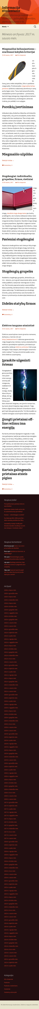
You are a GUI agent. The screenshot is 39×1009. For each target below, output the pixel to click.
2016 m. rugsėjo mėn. (10, 851)
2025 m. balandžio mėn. (11, 600)
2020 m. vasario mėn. (10, 727)
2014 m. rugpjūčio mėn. (11, 933)
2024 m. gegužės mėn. (11, 610)
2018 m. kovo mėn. (9, 793)
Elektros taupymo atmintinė (18, 325)
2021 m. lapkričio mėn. (11, 668)
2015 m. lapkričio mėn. (11, 884)
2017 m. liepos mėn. (10, 819)
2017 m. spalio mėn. (10, 809)
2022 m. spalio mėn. (10, 636)
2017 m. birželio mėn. (10, 822)
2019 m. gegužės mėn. (11, 753)
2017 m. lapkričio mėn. (11, 806)
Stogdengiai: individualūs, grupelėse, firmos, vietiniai (17, 178)
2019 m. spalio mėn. (10, 740)
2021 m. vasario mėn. (10, 688)
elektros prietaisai (21, 347)
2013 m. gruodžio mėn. (11, 959)
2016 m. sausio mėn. (10, 877)
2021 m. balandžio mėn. (11, 685)
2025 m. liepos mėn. (10, 597)
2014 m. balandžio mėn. (11, 946)
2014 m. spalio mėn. (10, 926)
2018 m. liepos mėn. (10, 779)
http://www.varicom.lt (10, 339)
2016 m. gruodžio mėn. (11, 842)
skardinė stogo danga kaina (16, 213)
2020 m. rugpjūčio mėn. (11, 708)
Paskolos (7, 982)
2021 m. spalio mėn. (10, 672)
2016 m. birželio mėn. (10, 861)
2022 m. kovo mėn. (9, 659)
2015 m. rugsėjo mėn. (10, 891)
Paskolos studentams (11, 986)
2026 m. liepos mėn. (10, 590)
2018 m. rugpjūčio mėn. (11, 776)
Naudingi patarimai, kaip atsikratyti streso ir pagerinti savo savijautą (14, 564)
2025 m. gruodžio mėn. (11, 593)
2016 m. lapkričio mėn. (11, 845)
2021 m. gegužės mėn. (11, 681)
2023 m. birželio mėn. (10, 616)
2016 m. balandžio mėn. (11, 868)
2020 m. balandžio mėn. (11, 721)
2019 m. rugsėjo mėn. (10, 744)
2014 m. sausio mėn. (10, 956)
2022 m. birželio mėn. (10, 649)
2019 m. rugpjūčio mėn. (11, 747)
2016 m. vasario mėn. (10, 874)
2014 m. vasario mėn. (10, 953)
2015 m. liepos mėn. (10, 897)
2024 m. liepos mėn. (10, 603)
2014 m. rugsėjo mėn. (10, 930)
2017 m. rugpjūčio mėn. (11, 815)
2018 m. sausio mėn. (10, 799)
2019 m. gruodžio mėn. (11, 734)
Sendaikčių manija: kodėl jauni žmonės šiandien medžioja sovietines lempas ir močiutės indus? (14, 526)
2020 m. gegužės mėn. (11, 717)
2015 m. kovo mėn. (9, 910)
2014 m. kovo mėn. (9, 949)
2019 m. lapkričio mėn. (11, 737)
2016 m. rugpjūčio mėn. (11, 855)
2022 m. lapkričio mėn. (11, 633)
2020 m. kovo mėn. (9, 724)
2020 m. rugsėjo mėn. (10, 704)
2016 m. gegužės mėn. (11, 864)
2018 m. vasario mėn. (10, 796)
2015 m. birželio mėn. (10, 900)
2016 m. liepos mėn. (10, 858)
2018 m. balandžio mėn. (11, 789)
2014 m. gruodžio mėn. (11, 920)
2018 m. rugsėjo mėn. (10, 773)
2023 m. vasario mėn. (10, 623)
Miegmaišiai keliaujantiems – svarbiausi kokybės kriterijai (19, 50)
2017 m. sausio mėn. (10, 838)
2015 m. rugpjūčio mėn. (11, 894)
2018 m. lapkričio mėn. (11, 766)
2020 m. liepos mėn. (10, 711)
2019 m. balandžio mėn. (11, 757)
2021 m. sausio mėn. (10, 691)
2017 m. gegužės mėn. (11, 825)
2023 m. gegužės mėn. (11, 619)
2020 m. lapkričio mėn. (11, 698)
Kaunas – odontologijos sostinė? (14, 515)
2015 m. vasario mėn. (10, 913)
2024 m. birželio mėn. (10, 606)
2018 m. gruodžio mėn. (11, 763)
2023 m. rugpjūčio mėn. (11, 613)
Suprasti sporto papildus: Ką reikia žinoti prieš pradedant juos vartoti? (14, 572)
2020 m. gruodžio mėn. (11, 695)
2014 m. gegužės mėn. (11, 943)
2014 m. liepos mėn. (10, 936)
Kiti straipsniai (21, 55)
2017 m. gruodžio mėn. (11, 802)
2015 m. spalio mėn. (10, 887)
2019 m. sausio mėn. (10, 760)
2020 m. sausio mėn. (10, 730)
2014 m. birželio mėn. (10, 940)
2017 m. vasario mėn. (10, 835)
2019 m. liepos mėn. (10, 750)
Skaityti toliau (8, 160)
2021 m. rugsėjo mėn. (10, 675)
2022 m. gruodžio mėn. (11, 629)
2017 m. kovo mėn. (9, 832)
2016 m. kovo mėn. (9, 871)
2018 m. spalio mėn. (10, 770)
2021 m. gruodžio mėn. (11, 665)
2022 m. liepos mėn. (10, 646)
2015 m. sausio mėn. (10, 917)
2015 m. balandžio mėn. (11, 907)
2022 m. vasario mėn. (10, 662)
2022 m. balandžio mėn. (11, 655)
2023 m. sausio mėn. (10, 626)
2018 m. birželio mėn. (10, 783)
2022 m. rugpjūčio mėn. (11, 642)
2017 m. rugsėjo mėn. (10, 812)
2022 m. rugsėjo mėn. (10, 639)
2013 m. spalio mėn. (10, 966)
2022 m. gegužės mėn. (11, 652)
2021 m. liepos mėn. (10, 678)
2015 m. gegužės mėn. (11, 904)
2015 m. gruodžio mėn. (11, 881)
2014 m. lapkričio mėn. (11, 923)
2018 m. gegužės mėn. (11, 786)
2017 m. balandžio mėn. (11, 828)
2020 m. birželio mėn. (10, 714)
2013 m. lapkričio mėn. (11, 962)
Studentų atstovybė (10, 992)
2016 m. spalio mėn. (10, 848)
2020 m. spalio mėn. (10, 701)
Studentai (7, 989)
